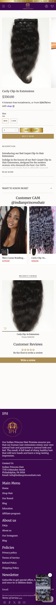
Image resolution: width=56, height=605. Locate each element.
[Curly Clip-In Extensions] (28, 306)
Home (5, 488)
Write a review (28, 360)
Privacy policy (9, 552)
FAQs (5, 525)
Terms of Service (11, 557)
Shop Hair (7, 493)
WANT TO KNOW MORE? (15, 188)
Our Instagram (10, 535)
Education (7, 508)
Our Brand (7, 498)
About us (6, 530)
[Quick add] (5, 328)
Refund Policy (9, 562)
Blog (4, 503)
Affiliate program (11, 513)
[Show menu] (3, 6)
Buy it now (28, 136)
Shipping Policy (10, 568)
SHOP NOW (43, 1)
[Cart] (52, 6)
